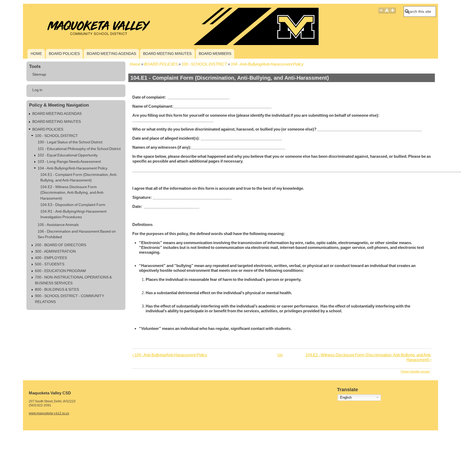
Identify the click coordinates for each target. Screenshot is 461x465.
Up (280, 355)
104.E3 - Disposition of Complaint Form (72, 205)
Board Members (215, 53)
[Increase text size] (393, 12)
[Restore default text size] (387, 12)
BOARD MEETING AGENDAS (111, 53)
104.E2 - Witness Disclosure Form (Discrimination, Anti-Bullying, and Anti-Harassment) (72, 192)
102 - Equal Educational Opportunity (68, 155)
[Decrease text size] (381, 12)
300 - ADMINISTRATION (55, 251)
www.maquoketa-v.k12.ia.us (49, 413)
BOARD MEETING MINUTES (167, 53)
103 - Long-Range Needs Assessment (69, 162)
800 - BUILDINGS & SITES (57, 290)
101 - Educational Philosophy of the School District (79, 149)
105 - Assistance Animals (58, 225)
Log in (37, 90)
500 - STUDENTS (49, 264)
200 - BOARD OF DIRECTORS (60, 245)
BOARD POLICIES (64, 53)
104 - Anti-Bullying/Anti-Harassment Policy (267, 64)
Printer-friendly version (415, 371)
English (346, 397)
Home (36, 53)
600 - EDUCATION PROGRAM (60, 271)
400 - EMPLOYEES (51, 258)
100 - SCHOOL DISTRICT (204, 64)
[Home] (172, 43)
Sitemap (39, 74)
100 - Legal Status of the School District (70, 142)
